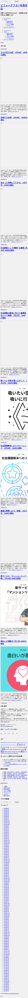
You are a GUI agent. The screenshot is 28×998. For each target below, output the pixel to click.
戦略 (5, 751)
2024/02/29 (3, 49)
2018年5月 (6, 943)
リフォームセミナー (13, 747)
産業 (25, 751)
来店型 (19, 751)
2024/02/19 (3, 507)
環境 (22, 751)
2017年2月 (6, 967)
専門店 (16, 749)
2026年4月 (6, 814)
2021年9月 (6, 897)
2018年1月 (6, 949)
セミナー (10, 744)
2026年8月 (6, 808)
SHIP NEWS (10, 21)
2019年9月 (6, 917)
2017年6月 (6, 960)
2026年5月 (6, 813)
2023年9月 (6, 864)
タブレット (14, 744)
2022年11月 (7, 879)
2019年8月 (6, 919)
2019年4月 (6, 925)
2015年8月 (6, 983)
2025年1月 (6, 838)
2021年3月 (6, 900)
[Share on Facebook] (2, 734)
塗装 (6, 749)
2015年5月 (6, 984)
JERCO (4, 742)
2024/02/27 (3, 179)
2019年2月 (6, 929)
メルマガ (6, 794)
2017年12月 (7, 951)
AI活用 (5, 786)
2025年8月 (6, 827)
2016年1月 (6, 979)
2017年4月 (6, 963)
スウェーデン (24, 742)
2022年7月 (6, 886)
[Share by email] (18, 734)
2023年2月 (6, 875)
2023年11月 (7, 860)
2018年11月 (7, 933)
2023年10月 (7, 862)
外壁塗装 (10, 749)
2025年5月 (6, 832)
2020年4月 (6, 906)
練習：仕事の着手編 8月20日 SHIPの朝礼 (15, 775)
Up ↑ (2, 996)
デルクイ (21, 744)
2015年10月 (7, 981)
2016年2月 (6, 978)
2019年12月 (7, 913)
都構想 (15, 753)
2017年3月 (6, 965)
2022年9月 (6, 883)
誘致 (11, 753)
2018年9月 (6, 937)
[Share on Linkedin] (14, 734)
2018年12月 (7, 932)
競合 (6, 753)
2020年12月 (7, 903)
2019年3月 (6, 927)
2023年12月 (7, 859)
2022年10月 (7, 881)
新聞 (15, 751)
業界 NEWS (10, 22)
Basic (1, 742)
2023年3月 (6, 873)
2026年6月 (6, 811)
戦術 (7, 751)
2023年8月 (6, 865)
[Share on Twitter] (6, 734)
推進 (13, 751)
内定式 (22, 747)
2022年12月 (7, 878)
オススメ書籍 (10, 24)
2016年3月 (6, 976)
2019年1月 (6, 930)
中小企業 (18, 747)
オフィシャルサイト (9, 27)
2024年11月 (7, 841)
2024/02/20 (3, 442)
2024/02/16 (3, 572)
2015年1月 (6, 990)
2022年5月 (6, 889)
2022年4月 (6, 891)
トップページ (7, 18)
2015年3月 (6, 987)
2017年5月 (6, 962)
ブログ (5, 19)
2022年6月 (6, 887)
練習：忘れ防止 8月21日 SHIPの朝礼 (14, 773)
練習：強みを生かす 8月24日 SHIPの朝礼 (15, 772)
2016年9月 (6, 970)
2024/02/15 (3, 637)
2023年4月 (6, 871)
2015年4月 (6, 986)
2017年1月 (6, 968)
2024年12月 (7, 840)
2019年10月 (7, 916)
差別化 (18, 749)
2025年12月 (7, 821)
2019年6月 (6, 922)
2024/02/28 (3, 114)
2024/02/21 (3, 377)
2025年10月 (7, 824)
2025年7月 (6, 829)
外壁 (8, 749)
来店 (16, 751)
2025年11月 (7, 822)
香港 (17, 753)
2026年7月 (6, 810)
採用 (11, 751)
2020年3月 (6, 908)
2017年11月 (7, 952)
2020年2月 (6, 910)
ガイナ (11, 742)
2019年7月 (6, 921)
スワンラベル (5, 744)
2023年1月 (6, 876)
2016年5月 (6, 973)
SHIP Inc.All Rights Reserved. (11, 993)
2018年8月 (6, 938)
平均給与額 (22, 749)
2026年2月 (6, 818)
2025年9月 (6, 825)
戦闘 (9, 751)
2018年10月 (7, 935)
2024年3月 (6, 854)
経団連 (8, 753)
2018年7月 (6, 940)
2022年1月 (6, 895)
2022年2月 (6, 894)
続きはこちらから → (13, 111)
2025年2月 (6, 837)
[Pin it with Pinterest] (10, 734)
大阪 (13, 749)
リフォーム (5, 747)
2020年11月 (7, 905)
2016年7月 (6, 971)
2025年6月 (6, 830)
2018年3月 (6, 946)
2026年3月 (6, 816)
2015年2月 (6, 989)
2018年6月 (6, 941)
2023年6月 (6, 868)
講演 (13, 753)
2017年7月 (6, 959)
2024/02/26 (3, 244)
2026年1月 (6, 819)
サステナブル (19, 742)
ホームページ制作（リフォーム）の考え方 (15, 759)
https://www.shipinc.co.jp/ (7, 726)
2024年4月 (6, 852)
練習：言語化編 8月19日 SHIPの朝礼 (14, 776)
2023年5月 (6, 870)
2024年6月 (6, 849)
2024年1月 (6, 857)
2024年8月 (6, 846)
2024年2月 (6, 856)
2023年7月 (6, 867)
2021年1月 (6, 902)
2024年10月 (7, 843)
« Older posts (4, 703)
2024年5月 (6, 851)
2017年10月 (7, 954)
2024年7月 (6, 848)
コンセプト (15, 742)
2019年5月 (6, 924)
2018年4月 (6, 944)
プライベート (10, 26)
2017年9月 (6, 956)
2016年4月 (6, 975)
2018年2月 (6, 948)
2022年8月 (6, 884)
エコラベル (7, 742)
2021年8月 (6, 898)
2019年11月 (7, 914)
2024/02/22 (3, 309)
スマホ (2, 744)
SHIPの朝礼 (7, 789)
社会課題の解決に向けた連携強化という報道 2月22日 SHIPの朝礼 (13, 315)
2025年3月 (6, 835)
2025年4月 (6, 833)
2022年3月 (6, 892)
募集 (24, 747)
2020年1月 (6, 911)
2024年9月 (6, 845)
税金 (4, 753)
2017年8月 (6, 957)
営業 (3, 749)
